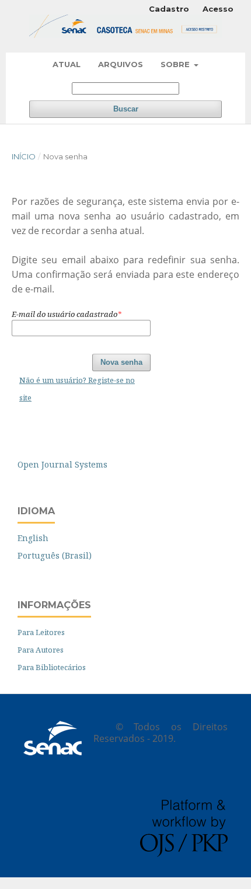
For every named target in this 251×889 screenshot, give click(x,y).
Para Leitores (41, 632)
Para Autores (41, 649)
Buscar (125, 108)
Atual (67, 64)
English (33, 537)
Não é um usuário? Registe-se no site (77, 389)
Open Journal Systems (62, 464)
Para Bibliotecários (52, 667)
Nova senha (121, 362)
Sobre (176, 64)
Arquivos (120, 64)
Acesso (218, 8)
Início (24, 156)
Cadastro (169, 8)
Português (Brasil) (55, 555)
